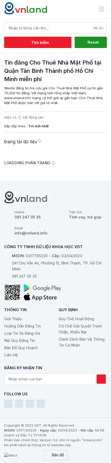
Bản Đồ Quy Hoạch (21, 347)
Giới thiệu (13, 318)
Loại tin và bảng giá (22, 333)
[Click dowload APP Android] (42, 288)
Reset (92, 42)
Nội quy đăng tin (19, 340)
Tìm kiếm (39, 42)
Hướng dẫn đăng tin (22, 326)
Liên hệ (11, 354)
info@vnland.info (30, 233)
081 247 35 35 (27, 217)
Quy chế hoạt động (76, 318)
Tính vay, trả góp (85, 217)
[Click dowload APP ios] (42, 297)
